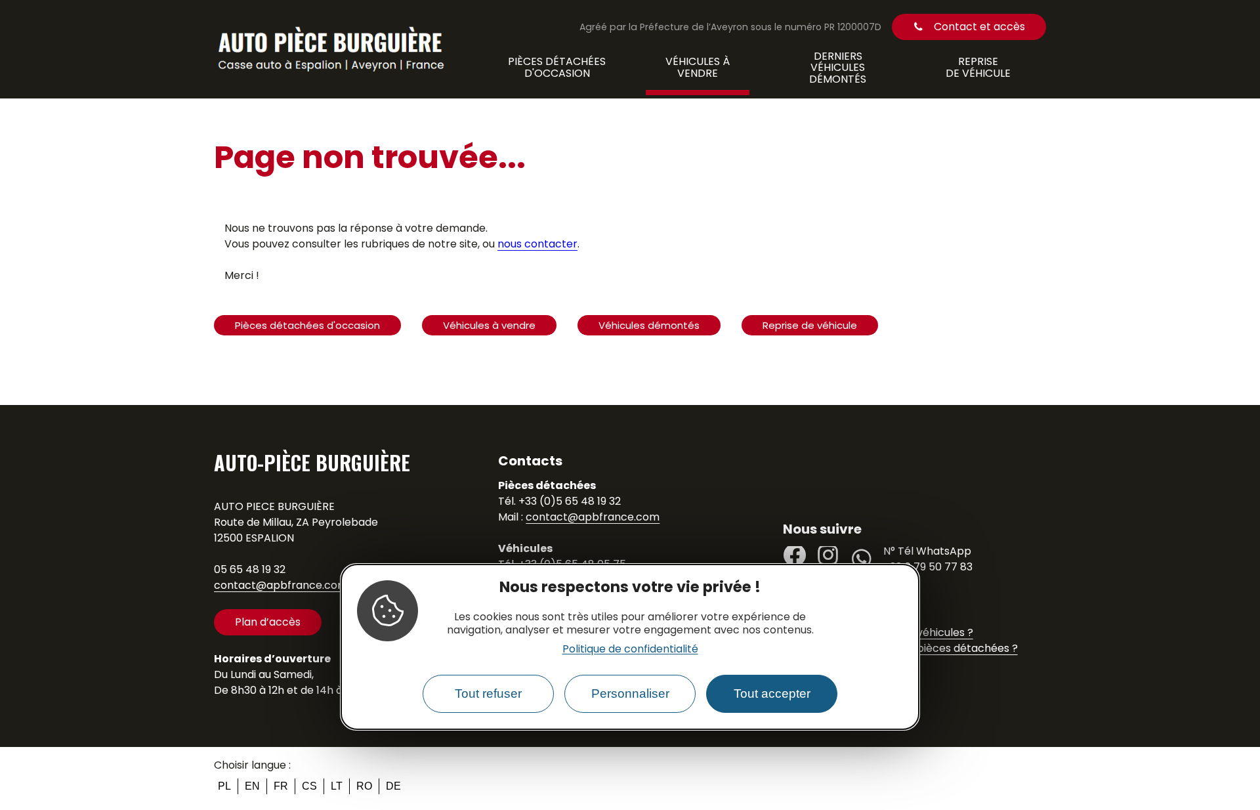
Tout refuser (488, 694)
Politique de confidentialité (630, 649)
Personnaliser (630, 694)
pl (224, 786)
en (252, 786)
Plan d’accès (268, 621)
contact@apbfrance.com (281, 585)
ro (364, 786)
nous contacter (537, 243)
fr (281, 786)
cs (309, 786)
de (393, 786)
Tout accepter (772, 694)
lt (337, 786)
